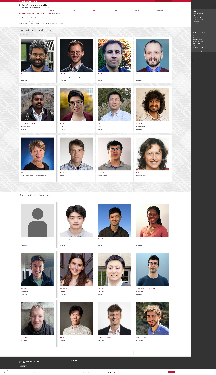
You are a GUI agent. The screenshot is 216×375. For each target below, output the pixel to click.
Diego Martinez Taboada (104, 337)
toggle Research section (214, 10)
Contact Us (21, 368)
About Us (29, 10)
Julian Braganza (25, 239)
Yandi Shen (101, 172)
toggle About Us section (214, 4)
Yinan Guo (101, 288)
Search (171, 1)
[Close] (214, 372)
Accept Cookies (171, 371)
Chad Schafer (63, 172)
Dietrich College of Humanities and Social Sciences (34, 8)
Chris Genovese (102, 74)
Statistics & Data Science (34, 4)
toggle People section (214, 8)
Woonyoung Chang (65, 239)
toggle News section (214, 53)
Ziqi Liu (62, 337)
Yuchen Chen (101, 239)
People (73, 10)
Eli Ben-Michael (64, 74)
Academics (52, 10)
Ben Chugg (24, 288)
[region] (108, 372)
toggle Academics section (214, 6)
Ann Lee (62, 123)
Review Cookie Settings (161, 371)
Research (94, 10)
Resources (137, 10)
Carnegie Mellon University (36, 1)
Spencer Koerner (140, 74)
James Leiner (24, 337)
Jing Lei (100, 123)
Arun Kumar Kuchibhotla (28, 123)
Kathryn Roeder (25, 172)
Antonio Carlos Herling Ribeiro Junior (146, 288)
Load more (95, 188)
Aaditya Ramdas (140, 123)
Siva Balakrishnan (26, 74)
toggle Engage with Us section (214, 57)
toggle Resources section (214, 55)
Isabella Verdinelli (141, 172)
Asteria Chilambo (141, 239)
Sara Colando (63, 288)
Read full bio (24, 80)
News (116, 10)
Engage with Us (160, 10)
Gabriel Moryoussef (141, 337)
